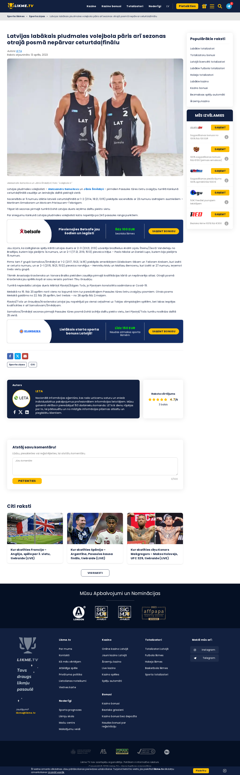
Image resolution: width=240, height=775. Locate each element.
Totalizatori (134, 6)
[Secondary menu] (212, 5)
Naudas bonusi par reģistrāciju (114, 724)
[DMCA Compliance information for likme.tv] (146, 752)
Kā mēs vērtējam (70, 661)
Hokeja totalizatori (201, 75)
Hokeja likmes (154, 661)
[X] (20, 412)
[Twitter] (18, 356)
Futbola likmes (154, 655)
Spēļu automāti (112, 681)
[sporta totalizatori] (27, 683)
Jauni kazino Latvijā (114, 655)
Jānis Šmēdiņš (94, 189)
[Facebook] (10, 356)
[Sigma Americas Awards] (124, 613)
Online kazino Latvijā (115, 649)
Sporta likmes (16, 16)
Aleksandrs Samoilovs (63, 189)
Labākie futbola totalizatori (207, 68)
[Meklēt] (220, 6)
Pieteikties (187, 6)
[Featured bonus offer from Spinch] (204, 6)
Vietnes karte (67, 687)
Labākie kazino (199, 81)
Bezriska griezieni (112, 710)
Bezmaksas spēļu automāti (207, 94)
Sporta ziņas (37, 16)
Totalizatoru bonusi (202, 55)
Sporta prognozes (70, 710)
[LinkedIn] (27, 412)
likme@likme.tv (26, 712)
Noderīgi (155, 6)
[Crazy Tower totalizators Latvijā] (226, 159)
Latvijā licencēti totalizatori (207, 62)
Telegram (209, 658)
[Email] (25, 356)
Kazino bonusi (111, 6)
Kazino (91, 6)
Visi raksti (95, 573)
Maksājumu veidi (69, 729)
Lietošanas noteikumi (72, 681)
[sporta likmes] (27, 649)
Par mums (65, 649)
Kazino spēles (110, 674)
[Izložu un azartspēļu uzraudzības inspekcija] (81, 752)
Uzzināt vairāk (56, 772)
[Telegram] (229, 6)
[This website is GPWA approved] (122, 752)
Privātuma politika (70, 674)
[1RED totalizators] (226, 223)
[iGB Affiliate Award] (79, 613)
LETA (19, 51)
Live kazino (109, 668)
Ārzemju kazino (200, 101)
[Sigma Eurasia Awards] (101, 613)
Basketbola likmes (156, 668)
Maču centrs (67, 722)
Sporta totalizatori (156, 674)
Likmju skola (66, 716)
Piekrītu (201, 770)
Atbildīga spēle (68, 668)
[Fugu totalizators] (226, 202)
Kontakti (64, 655)
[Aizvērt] (224, 770)
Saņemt (220, 127)
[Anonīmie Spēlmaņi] (103, 752)
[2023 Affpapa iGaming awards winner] (154, 613)
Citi (33, 364)
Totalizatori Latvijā (157, 649)
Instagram (208, 650)
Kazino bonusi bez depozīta (119, 716)
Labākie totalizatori (202, 48)
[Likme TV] (21, 6)
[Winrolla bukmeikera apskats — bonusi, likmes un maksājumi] (226, 180)
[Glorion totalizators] (226, 137)
